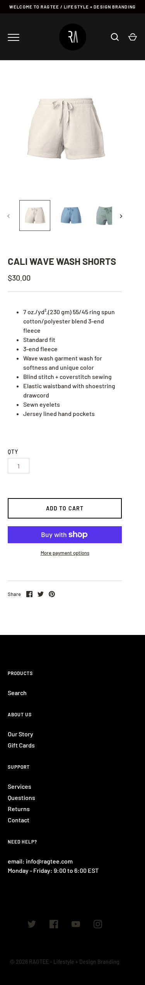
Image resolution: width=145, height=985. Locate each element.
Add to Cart (65, 508)
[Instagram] (98, 925)
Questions (21, 797)
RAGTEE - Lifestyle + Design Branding (74, 961)
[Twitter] (31, 925)
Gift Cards (21, 745)
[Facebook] (53, 925)
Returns (19, 808)
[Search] (114, 37)
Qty (13, 451)
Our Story (20, 733)
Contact (18, 819)
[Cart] (132, 37)
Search (17, 692)
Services (19, 786)
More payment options (65, 553)
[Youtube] (76, 925)
